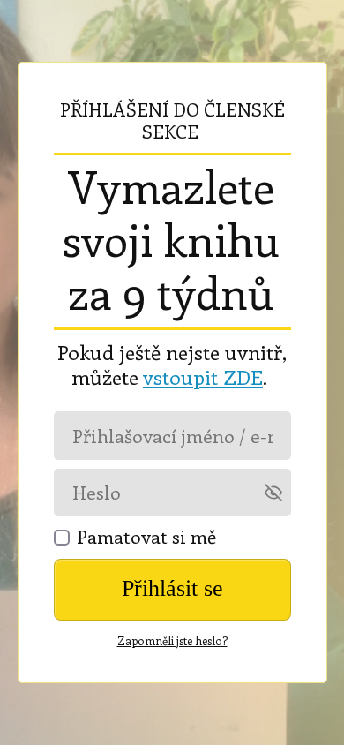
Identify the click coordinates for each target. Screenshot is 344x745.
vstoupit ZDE (203, 376)
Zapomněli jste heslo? (172, 640)
